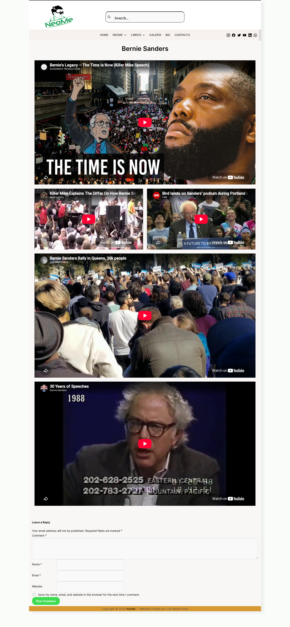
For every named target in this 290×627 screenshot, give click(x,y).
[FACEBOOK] (233, 35)
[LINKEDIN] (250, 35)
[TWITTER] (239, 35)
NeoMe (131, 608)
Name (37, 564)
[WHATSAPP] (255, 35)
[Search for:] (145, 17)
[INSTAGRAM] (228, 35)
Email (36, 575)
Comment (39, 535)
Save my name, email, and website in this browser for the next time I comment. (89, 594)
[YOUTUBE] (244, 35)
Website (37, 586)
